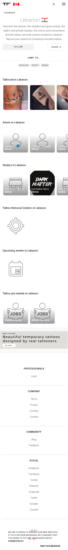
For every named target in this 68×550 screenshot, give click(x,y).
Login (34, 376)
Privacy (34, 405)
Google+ (34, 503)
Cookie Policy (15, 541)
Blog (34, 439)
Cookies (34, 410)
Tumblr (34, 480)
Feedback (34, 445)
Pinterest (33, 486)
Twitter (33, 497)
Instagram (34, 468)
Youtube (34, 509)
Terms (34, 399)
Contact (34, 416)
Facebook (34, 474)
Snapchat (34, 492)
